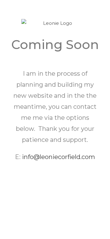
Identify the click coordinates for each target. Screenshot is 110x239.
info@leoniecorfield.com (58, 157)
